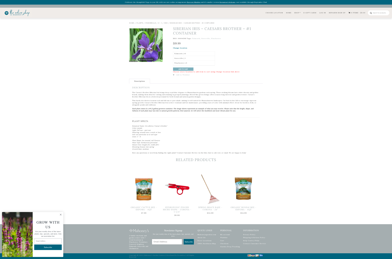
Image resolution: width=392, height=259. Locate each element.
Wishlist (224, 237)
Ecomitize (181, 255)
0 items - (357, 13)
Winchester (216, 38)
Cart (222, 241)
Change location (180, 48)
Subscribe (189, 241)
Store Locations (205, 241)
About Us (202, 237)
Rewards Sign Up (337, 13)
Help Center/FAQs (251, 241)
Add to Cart (183, 69)
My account (225, 235)
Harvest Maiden (193, 2)
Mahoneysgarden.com (207, 235)
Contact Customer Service (254, 244)
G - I (160, 23)
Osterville (205, 38)
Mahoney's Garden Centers (154, 255)
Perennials (150, 23)
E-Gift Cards (309, 13)
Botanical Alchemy (228, 2)
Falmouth (196, 38)
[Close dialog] (60, 214)
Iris (166, 23)
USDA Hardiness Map (207, 244)
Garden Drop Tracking (230, 247)
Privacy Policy (249, 235)
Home (288, 13)
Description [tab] (139, 81)
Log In (322, 13)
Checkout (224, 244)
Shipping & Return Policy (254, 237)
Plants (139, 23)
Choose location (274, 13)
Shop (296, 13)
